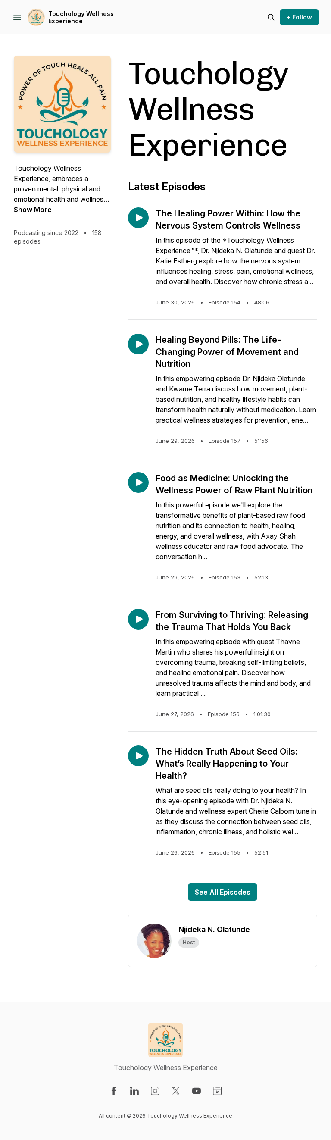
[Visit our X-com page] (176, 1091)
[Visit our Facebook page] (113, 1091)
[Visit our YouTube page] (196, 1091)
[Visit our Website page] (217, 1091)
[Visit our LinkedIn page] (134, 1091)
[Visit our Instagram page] (155, 1091)
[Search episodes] (271, 17)
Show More (33, 209)
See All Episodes (222, 892)
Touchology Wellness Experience (81, 17)
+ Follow (299, 17)
